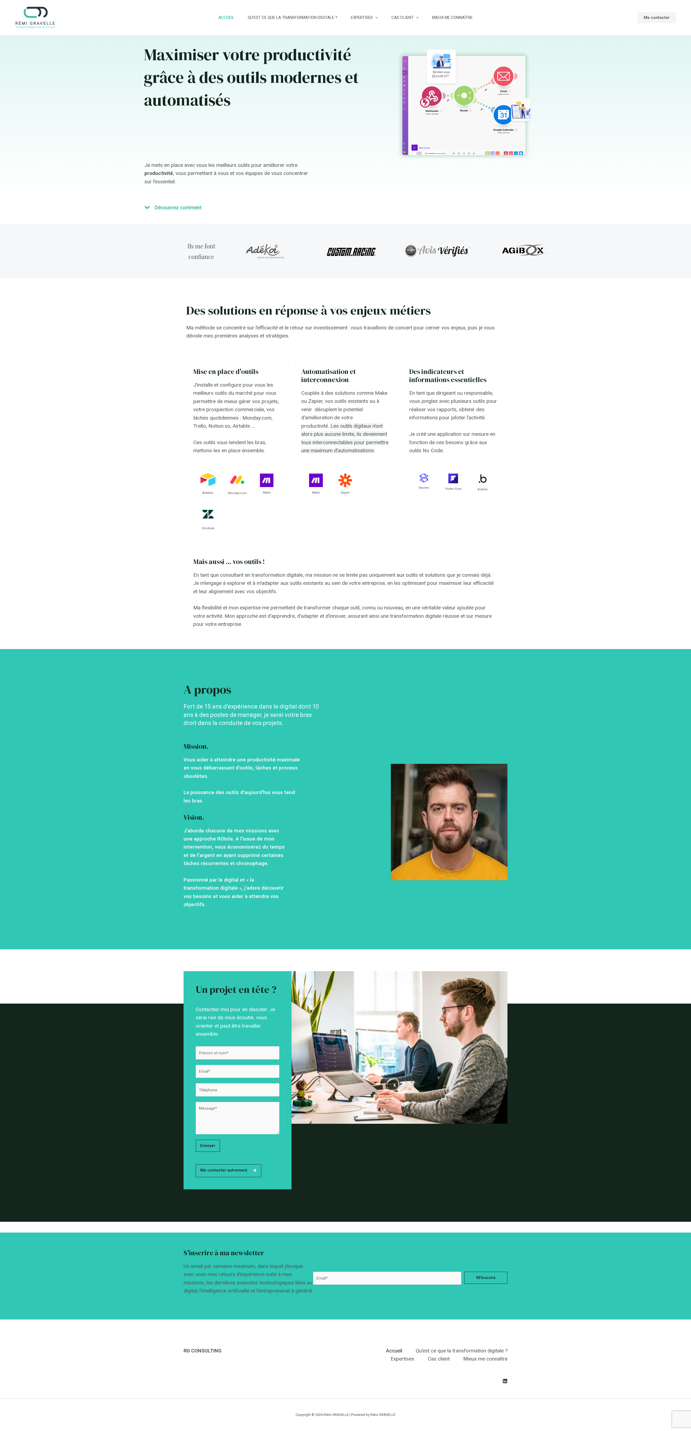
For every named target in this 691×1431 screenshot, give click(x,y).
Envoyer (207, 1145)
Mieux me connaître (452, 17)
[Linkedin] (505, 1381)
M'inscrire (486, 1277)
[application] (375, 17)
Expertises (362, 17)
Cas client (402, 17)
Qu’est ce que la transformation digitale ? (292, 17)
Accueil (226, 17)
